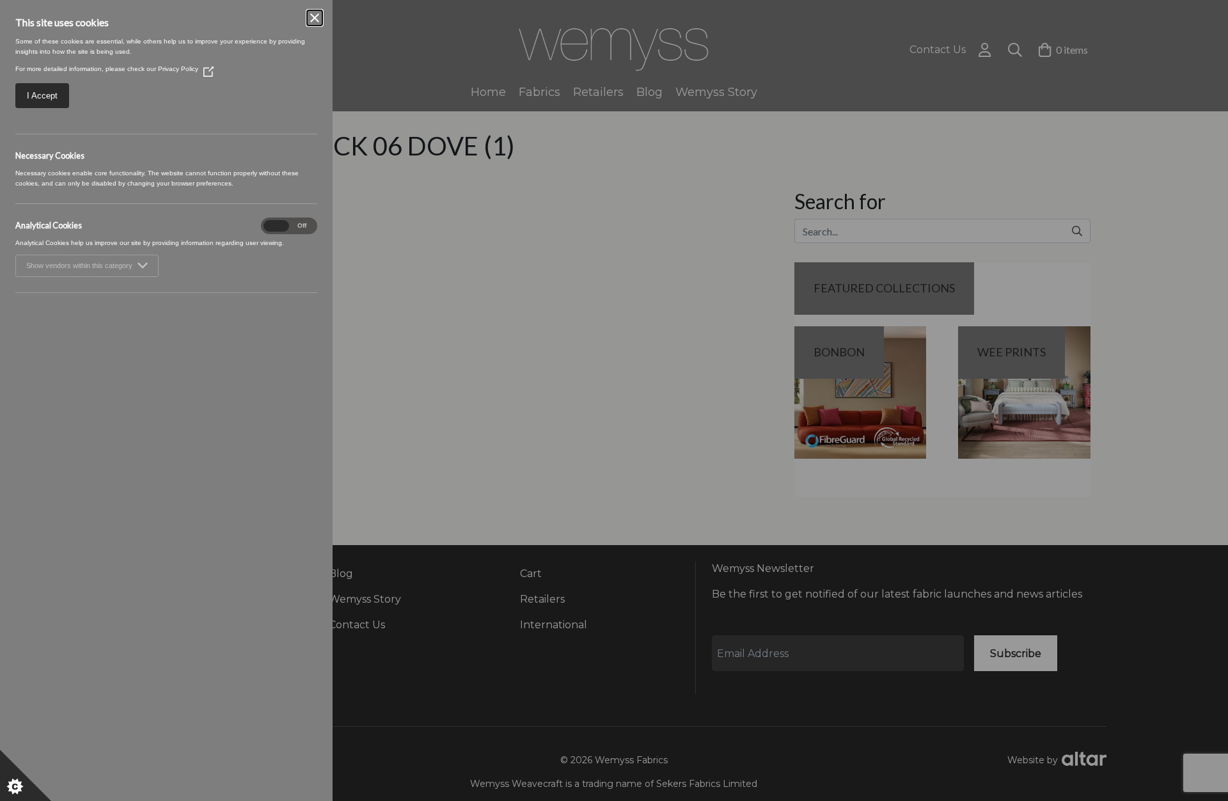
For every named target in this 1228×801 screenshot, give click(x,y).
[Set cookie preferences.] (25, 775)
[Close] (314, 18)
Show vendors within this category (79, 265)
